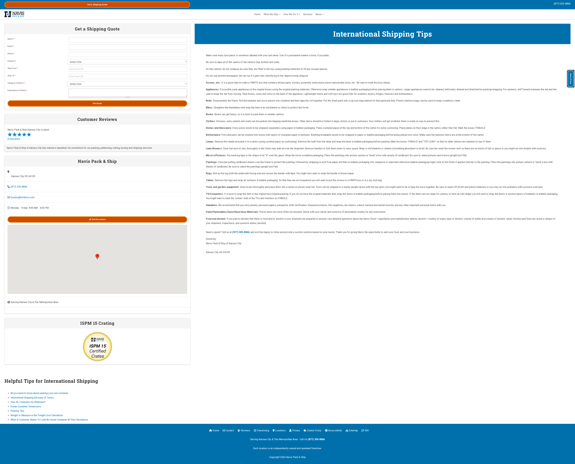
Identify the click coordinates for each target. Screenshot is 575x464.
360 (367, 430)
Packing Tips (17, 410)
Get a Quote (97, 4)
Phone (10, 53)
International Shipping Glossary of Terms (32, 397)
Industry (11, 61)
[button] (97, 256)
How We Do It (291, 14)
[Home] (14, 14)
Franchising (263, 430)
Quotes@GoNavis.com (22, 197)
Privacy (296, 430)
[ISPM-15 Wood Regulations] (97, 346)
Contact (230, 430)
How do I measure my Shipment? (28, 402)
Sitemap (353, 430)
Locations (280, 430)
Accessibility (335, 430)
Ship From (12, 68)
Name (10, 39)
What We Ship (271, 14)
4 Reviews (13, 138)
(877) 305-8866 (562, 3)
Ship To (11, 76)
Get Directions (99, 219)
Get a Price (571, 78)
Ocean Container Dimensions (25, 406)
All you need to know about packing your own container (39, 393)
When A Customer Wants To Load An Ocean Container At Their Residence (49, 419)
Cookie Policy (314, 430)
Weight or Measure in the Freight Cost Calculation (36, 415)
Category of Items (16, 83)
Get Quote (97, 103)
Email (10, 46)
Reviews (308, 14)
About (319, 14)
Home (257, 14)
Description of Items (17, 90)
